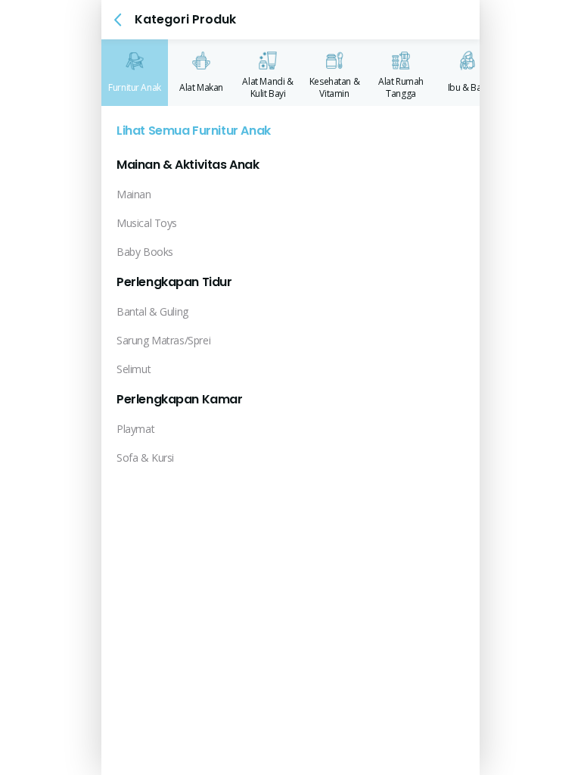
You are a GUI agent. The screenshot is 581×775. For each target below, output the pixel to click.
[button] (118, 19)
